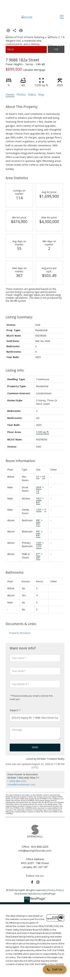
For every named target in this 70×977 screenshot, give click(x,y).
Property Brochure (19, 633)
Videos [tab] (32, 94)
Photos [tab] (21, 94)
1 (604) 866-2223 (16, 781)
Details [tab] (10, 94)
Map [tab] (41, 94)
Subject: (14, 710)
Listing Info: (15, 370)
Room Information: (21, 460)
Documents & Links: (21, 624)
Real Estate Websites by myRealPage (35, 893)
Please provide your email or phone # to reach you (31, 697)
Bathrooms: (15, 572)
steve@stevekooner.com (21, 784)
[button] (32, 882)
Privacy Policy (55, 890)
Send (35, 747)
